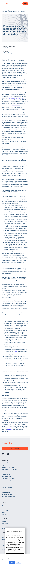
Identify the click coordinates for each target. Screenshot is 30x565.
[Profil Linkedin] (8, 454)
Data (3, 465)
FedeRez (15, 351)
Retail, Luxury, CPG (7, 494)
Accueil (3, 10)
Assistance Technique (8, 481)
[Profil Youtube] (3, 454)
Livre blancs (5, 510)
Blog (7, 10)
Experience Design (7, 476)
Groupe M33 (23, 198)
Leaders (4, 526)
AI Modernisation (6, 463)
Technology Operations (8, 479)
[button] (25, 3)
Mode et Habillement (7, 499)
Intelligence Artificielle (8, 467)
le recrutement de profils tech (15, 98)
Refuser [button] (18, 562)
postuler (9, 429)
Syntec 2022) (16, 105)
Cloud (3, 472)
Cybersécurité (6, 474)
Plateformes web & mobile (9, 470)
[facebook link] (8, 53)
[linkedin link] (4, 53)
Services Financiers (7, 488)
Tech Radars (5, 508)
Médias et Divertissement (9, 497)
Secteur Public (6, 492)
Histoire (4, 521)
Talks (3, 512)
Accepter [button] (12, 562)
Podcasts (4, 515)
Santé (3, 490)
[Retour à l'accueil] (7, 4)
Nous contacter (15, 448)
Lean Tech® (5, 524)
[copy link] (12, 53)
